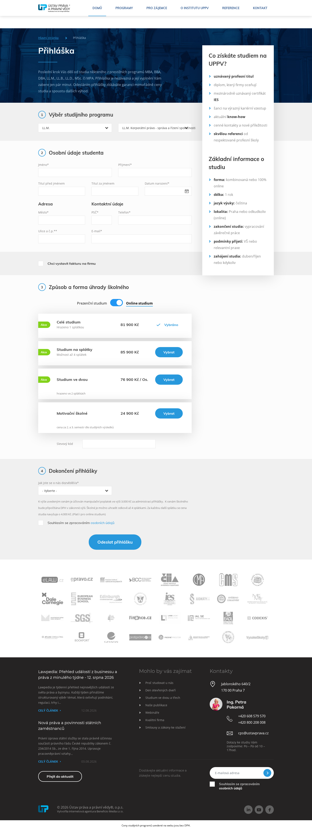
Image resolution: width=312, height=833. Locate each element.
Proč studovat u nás (159, 683)
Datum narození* (157, 183)
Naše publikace (156, 705)
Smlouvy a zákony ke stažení (165, 727)
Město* (43, 212)
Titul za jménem (102, 183)
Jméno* (43, 165)
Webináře (152, 713)
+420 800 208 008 (252, 722)
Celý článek (48, 710)
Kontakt (260, 8)
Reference (230, 8)
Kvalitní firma (154, 720)
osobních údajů (102, 523)
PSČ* (94, 212)
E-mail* (96, 231)
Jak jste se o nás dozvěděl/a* (58, 483)
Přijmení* (125, 165)
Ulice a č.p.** (47, 231)
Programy (124, 8)
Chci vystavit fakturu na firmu (72, 263)
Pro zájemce (156, 8)
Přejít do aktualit (60, 776)
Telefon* (124, 212)
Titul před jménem (51, 183)
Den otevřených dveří (160, 690)
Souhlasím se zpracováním (81, 523)
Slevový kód (65, 444)
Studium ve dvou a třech (162, 698)
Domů (97, 8)
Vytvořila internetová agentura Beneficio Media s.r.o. (90, 811)
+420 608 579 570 (252, 716)
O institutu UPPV (195, 8)
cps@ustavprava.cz (253, 733)
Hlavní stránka (48, 38)
